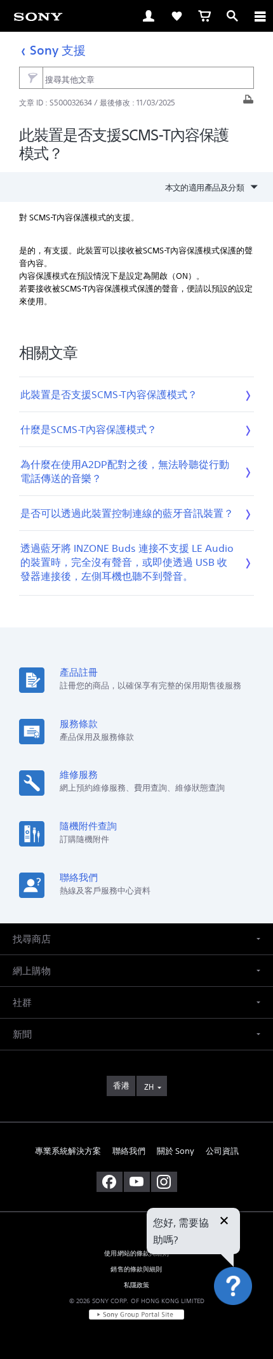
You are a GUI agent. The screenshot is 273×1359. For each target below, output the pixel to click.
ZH (149, 1086)
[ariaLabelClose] (259, 16)
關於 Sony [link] (175, 1151)
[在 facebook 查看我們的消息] (110, 1182)
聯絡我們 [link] (128, 1151)
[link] (38, 16)
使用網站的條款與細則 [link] (136, 1253)
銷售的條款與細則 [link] (136, 1269)
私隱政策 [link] (137, 1285)
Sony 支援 (58, 50)
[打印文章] (248, 102)
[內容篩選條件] (31, 78)
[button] (247, 1317)
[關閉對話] (224, 1221)
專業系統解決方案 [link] (68, 1151)
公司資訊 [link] (222, 1151)
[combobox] (137, 78)
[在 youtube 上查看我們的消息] (137, 1182)
